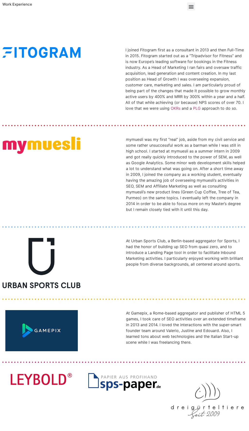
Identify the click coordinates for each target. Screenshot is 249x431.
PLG (197, 108)
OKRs (175, 108)
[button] (191, 6)
